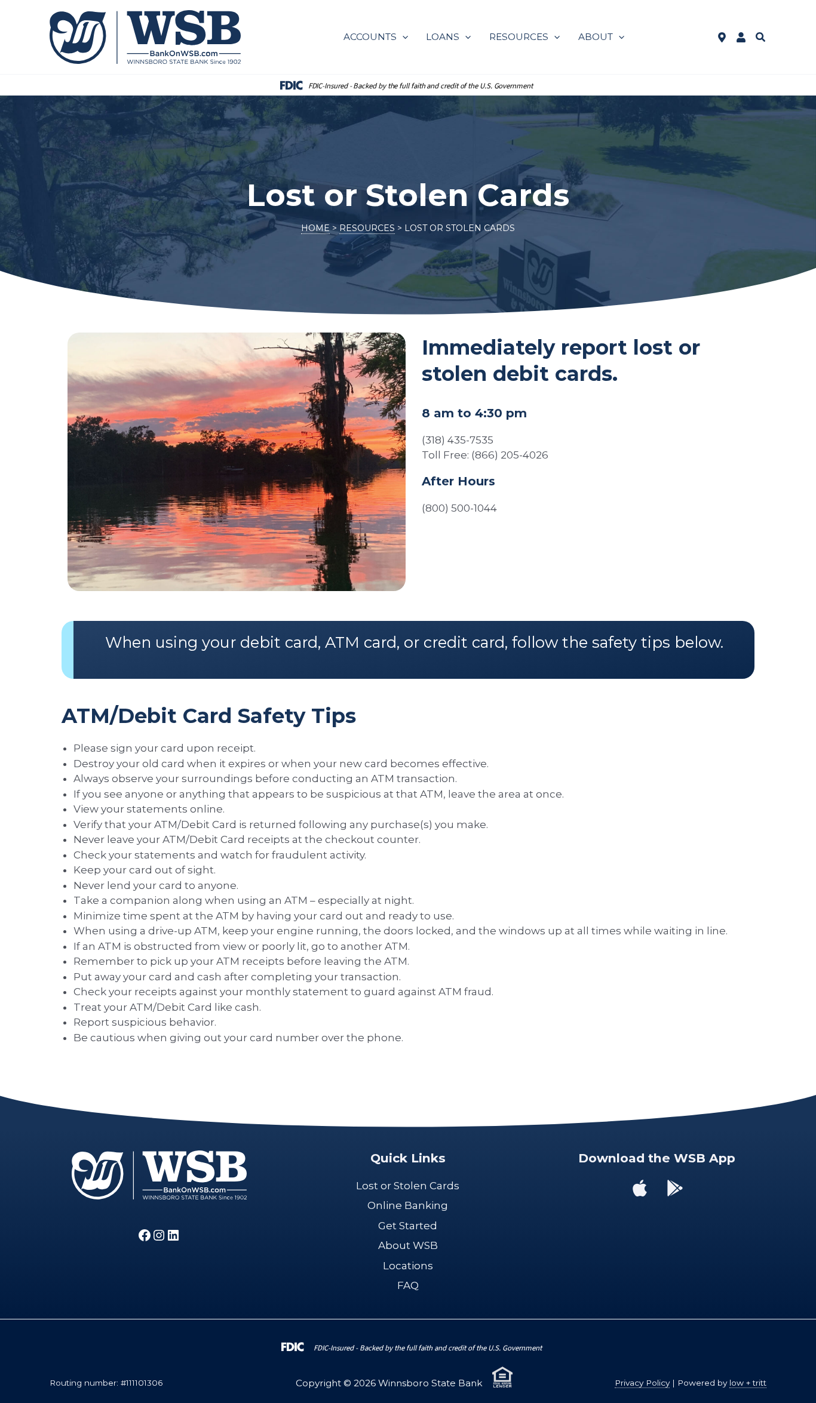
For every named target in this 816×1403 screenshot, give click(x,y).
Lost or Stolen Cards (407, 1186)
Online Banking (407, 1205)
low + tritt (747, 1382)
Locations (408, 1266)
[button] (402, 37)
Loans (442, 36)
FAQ (408, 1285)
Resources (518, 36)
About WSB (408, 1245)
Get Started (407, 1226)
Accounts (370, 36)
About (595, 36)
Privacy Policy (642, 1382)
